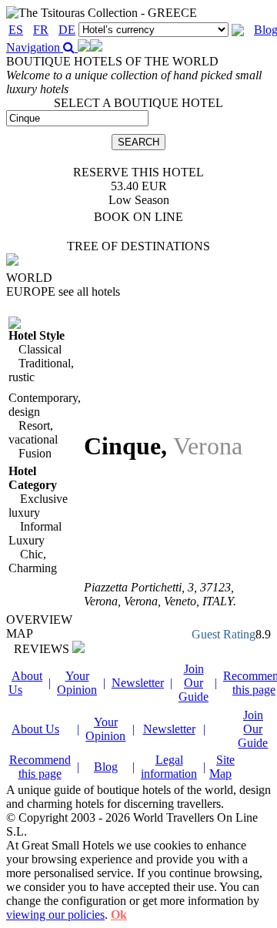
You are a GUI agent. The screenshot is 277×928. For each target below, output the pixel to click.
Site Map (222, 766)
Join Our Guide (194, 682)
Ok (119, 914)
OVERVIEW (39, 619)
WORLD (29, 277)
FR (40, 29)
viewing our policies (55, 914)
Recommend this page (40, 766)
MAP (19, 633)
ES (15, 29)
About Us (35, 728)
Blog (106, 766)
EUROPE (63, 291)
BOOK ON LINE (138, 216)
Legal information (169, 766)
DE (66, 29)
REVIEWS (43, 648)
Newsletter (138, 682)
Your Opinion (77, 682)
